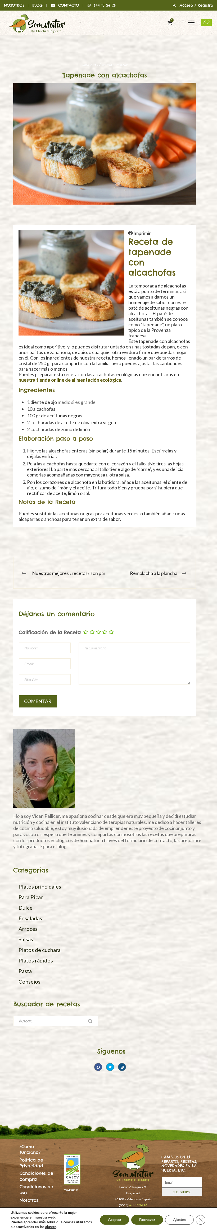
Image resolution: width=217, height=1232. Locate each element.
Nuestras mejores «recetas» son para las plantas (81, 573)
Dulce (26, 907)
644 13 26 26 (105, 5)
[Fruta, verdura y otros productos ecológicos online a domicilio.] (37, 23)
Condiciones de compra (36, 1176)
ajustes (50, 1227)
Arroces (28, 929)
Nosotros (29, 1200)
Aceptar (114, 1219)
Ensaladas (30, 918)
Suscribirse (182, 1192)
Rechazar (147, 1219)
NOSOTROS (14, 5)
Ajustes (179, 1219)
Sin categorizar (114, 65)
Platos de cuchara (40, 950)
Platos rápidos (36, 960)
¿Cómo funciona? (30, 1149)
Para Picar (90, 65)
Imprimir (142, 233)
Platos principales (40, 886)
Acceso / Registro (196, 5)
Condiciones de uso (36, 1189)
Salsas (26, 939)
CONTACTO (68, 5)
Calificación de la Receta (50, 632)
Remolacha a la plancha (153, 573)
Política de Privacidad (31, 1162)
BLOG (37, 5)
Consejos (29, 981)
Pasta (25, 971)
